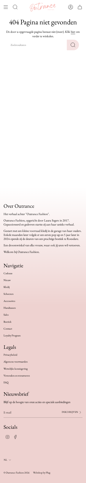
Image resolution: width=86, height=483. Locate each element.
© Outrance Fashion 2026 (17, 472)
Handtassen (10, 308)
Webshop (38, 472)
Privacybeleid (10, 355)
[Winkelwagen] (79, 7)
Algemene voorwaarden (16, 361)
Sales (6, 314)
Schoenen (8, 294)
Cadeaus (8, 273)
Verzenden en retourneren (17, 375)
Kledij (7, 287)
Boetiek (7, 322)
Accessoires (9, 301)
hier (73, 32)
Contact (8, 328)
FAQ (6, 382)
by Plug (46, 472)
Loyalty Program (12, 335)
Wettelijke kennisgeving (16, 368)
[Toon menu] (5, 7)
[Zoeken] (73, 45)
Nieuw (7, 280)
